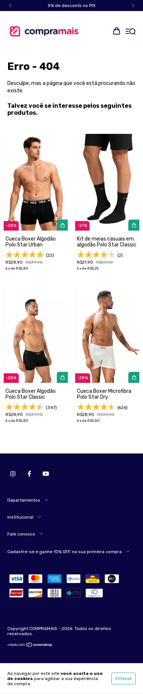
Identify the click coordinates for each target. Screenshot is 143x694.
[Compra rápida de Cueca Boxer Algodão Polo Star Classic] (62, 377)
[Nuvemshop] (30, 645)
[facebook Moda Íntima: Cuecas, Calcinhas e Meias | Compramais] (29, 473)
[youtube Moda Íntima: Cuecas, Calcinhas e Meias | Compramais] (45, 473)
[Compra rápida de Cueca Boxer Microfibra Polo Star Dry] (133, 377)
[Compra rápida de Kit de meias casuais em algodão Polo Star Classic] (133, 225)
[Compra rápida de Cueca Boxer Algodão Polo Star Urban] (62, 225)
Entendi (123, 678)
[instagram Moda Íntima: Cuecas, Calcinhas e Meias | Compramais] (12, 473)
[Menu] (131, 32)
